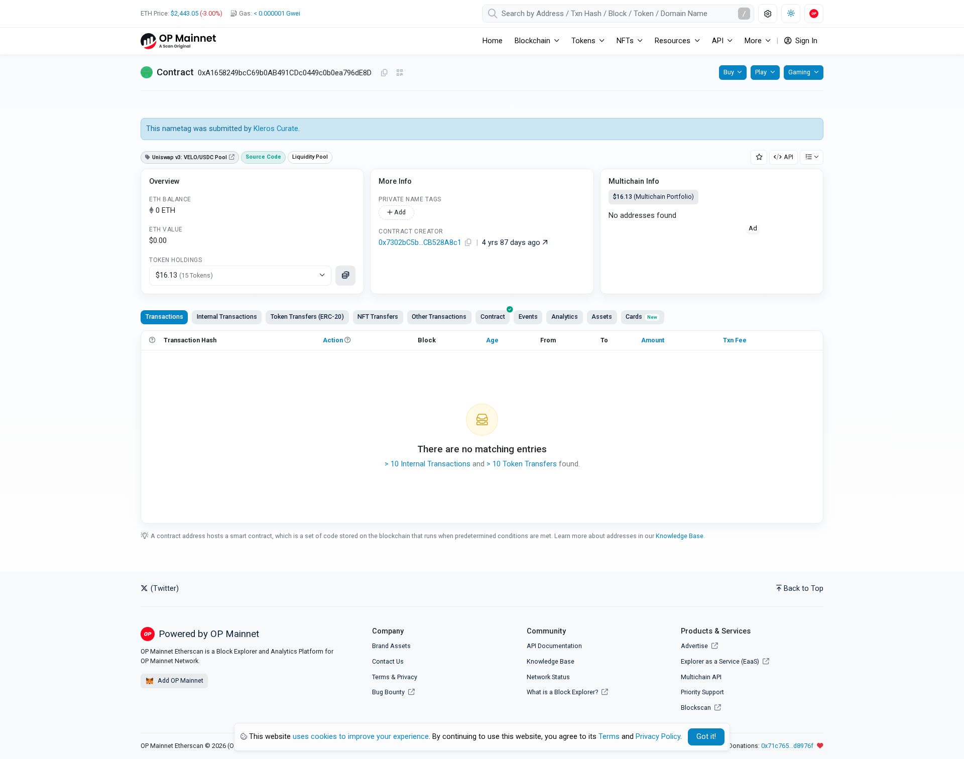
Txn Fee (735, 340)
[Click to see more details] (345, 276)
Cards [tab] (641, 316)
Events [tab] (528, 316)
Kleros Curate (276, 128)
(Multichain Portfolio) (653, 196)
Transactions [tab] (164, 316)
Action (333, 340)
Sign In (805, 41)
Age (492, 340)
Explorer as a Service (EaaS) (721, 661)
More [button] (753, 41)
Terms (381, 677)
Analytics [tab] (564, 316)
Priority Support (702, 692)
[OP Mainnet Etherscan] (178, 41)
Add (399, 212)
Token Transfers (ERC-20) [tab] (307, 316)
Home (493, 41)
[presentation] (492, 317)
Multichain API (701, 677)
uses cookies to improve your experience (361, 736)
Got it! (706, 736)
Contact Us (388, 661)
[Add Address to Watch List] (759, 157)
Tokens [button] (583, 41)
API (788, 157)
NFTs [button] (625, 41)
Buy (729, 72)
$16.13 (184, 275)
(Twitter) (164, 588)
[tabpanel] (482, 426)
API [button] (718, 41)
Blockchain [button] (532, 41)
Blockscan (696, 707)
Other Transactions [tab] (439, 316)
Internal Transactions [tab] (227, 316)
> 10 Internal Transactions (427, 464)
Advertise (695, 646)
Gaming (799, 72)
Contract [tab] (492, 316)
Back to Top (803, 588)
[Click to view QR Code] (400, 73)
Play (761, 72)
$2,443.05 (184, 13)
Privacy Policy (658, 736)
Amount (652, 340)
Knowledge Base (679, 536)
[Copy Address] (384, 73)
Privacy (407, 677)
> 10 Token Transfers (522, 464)
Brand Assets (391, 646)
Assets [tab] (601, 316)
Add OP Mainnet (179, 680)
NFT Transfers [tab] (377, 316)
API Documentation (554, 646)
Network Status (548, 677)
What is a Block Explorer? (563, 692)
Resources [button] (672, 41)
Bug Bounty (388, 692)
